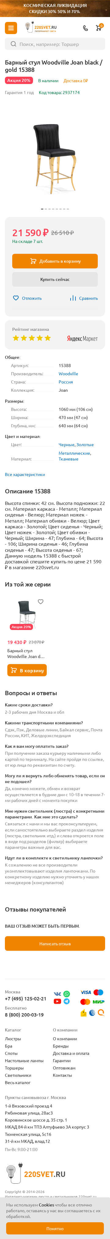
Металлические (74, 453)
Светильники (18, 1075)
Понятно (55, 1228)
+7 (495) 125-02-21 (25, 998)
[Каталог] (11, 28)
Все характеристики (25, 474)
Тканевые (69, 458)
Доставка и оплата (71, 1053)
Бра (8, 1045)
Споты (11, 1053)
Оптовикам (64, 1067)
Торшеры (14, 1067)
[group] (55, 157)
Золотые (85, 444)
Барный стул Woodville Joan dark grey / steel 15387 (26, 653)
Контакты (62, 1075)
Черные (67, 444)
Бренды (61, 1045)
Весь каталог (18, 1082)
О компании (65, 1038)
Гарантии (62, 1060)
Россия (66, 381)
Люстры (13, 1038)
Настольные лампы (24, 1060)
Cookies (46, 1204)
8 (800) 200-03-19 (24, 1014)
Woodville (68, 373)
